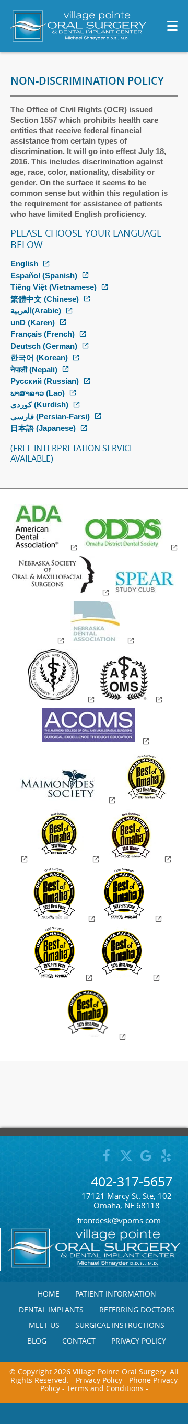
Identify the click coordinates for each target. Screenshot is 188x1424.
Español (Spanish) (43, 275)
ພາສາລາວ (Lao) (37, 393)
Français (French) (42, 333)
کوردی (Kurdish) (39, 404)
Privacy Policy (138, 1341)
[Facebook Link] (106, 1160)
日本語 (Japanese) (43, 427)
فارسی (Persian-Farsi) (50, 416)
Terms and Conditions (105, 1388)
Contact (79, 1341)
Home (49, 1294)
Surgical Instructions (119, 1325)
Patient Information (115, 1294)
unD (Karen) (32, 322)
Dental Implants (51, 1309)
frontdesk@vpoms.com (119, 1220)
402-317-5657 (131, 1181)
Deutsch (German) (43, 346)
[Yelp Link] (165, 1160)
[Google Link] (145, 1160)
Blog (36, 1341)
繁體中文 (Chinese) (44, 299)
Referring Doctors (137, 1309)
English (24, 263)
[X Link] (126, 1160)
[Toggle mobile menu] (172, 25)
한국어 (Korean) (39, 357)
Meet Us (44, 1325)
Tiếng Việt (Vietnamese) (53, 287)
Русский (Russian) (44, 380)
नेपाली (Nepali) (33, 369)
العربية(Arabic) (35, 310)
